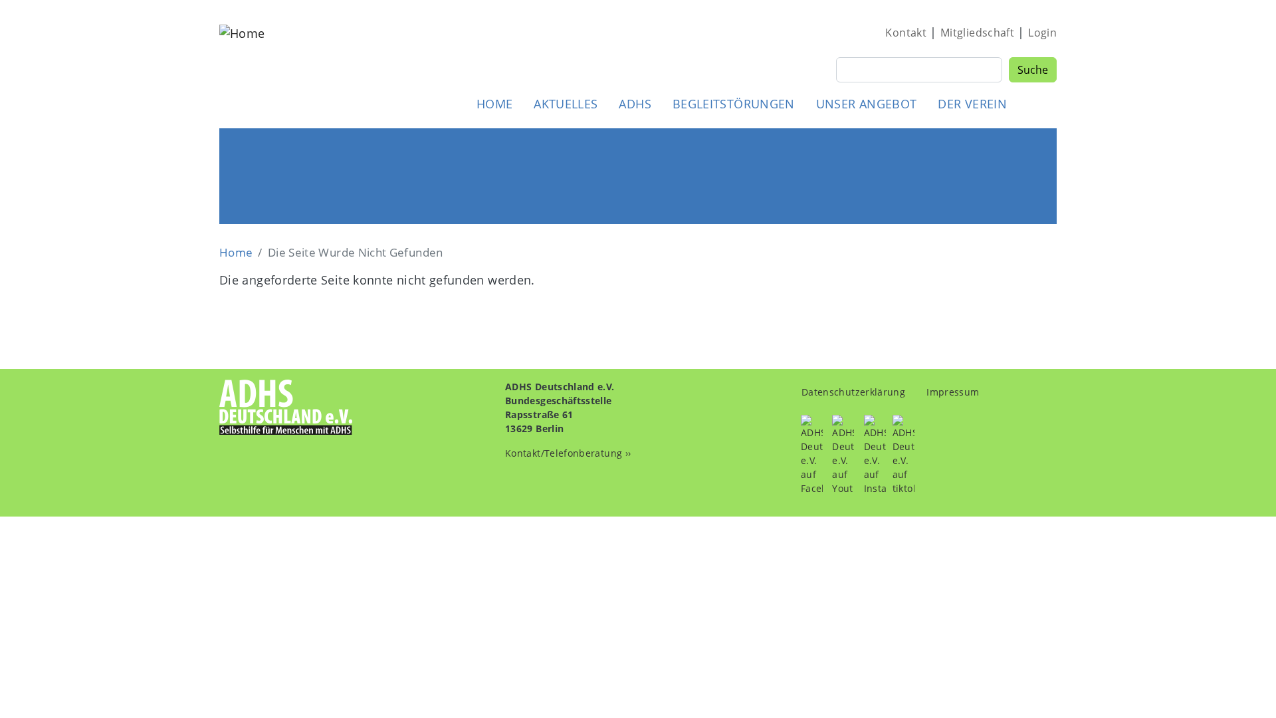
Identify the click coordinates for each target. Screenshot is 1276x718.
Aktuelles (565, 104)
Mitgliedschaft (977, 32)
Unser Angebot (866, 104)
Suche (1032, 69)
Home (494, 104)
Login (1042, 32)
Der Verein (972, 104)
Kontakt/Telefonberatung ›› (568, 453)
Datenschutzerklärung (853, 392)
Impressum (952, 392)
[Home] (242, 69)
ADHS (635, 104)
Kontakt (905, 32)
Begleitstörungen (734, 104)
